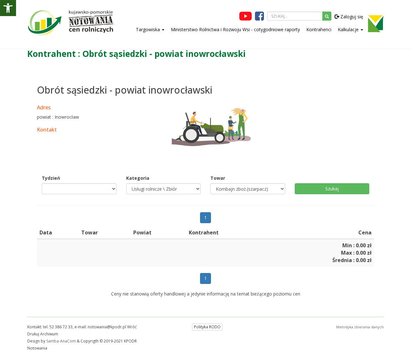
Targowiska (148, 29)
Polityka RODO (207, 327)
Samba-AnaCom (61, 341)
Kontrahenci (318, 29)
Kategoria (137, 178)
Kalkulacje (349, 29)
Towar (217, 178)
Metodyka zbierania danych (360, 326)
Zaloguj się (351, 17)
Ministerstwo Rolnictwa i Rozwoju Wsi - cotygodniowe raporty (235, 29)
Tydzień (51, 178)
